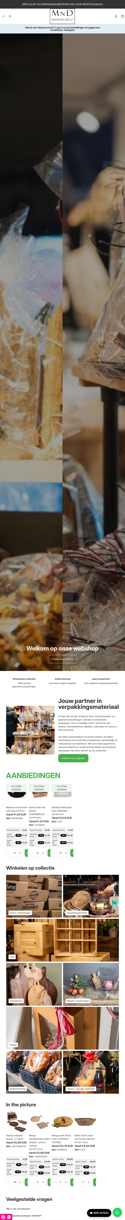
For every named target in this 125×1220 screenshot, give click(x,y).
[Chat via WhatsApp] (117, 1212)
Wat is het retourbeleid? (18, 1208)
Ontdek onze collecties (73, 758)
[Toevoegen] (23, 800)
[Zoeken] (10, 16)
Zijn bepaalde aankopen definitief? (23, 1215)
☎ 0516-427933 (99, 1212)
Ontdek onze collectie (62, 659)
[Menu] (3, 16)
